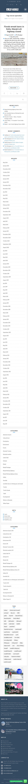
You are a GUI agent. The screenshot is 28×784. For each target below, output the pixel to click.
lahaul (5, 624)
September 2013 (7, 332)
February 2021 (6, 227)
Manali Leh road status (8, 629)
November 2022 (6, 188)
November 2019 (6, 270)
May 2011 (5, 423)
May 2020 (5, 257)
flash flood (7, 40)
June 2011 (5, 420)
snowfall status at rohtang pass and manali (13, 483)
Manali (4, 464)
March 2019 (5, 296)
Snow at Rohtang (20, 645)
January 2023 (6, 182)
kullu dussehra (11, 621)
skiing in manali (7, 645)
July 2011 (5, 417)
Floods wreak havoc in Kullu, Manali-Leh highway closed (14, 29)
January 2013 (6, 358)
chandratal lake (16, 38)
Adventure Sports (7, 434)
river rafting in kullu (8, 640)
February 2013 (6, 355)
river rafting (17, 637)
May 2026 (5, 162)
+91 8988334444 (7, 768)
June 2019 (5, 286)
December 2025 (7, 169)
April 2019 (5, 293)
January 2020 (6, 263)
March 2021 (5, 224)
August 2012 (6, 374)
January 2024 (6, 178)
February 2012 (6, 394)
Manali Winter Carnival (8, 634)
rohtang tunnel (14, 643)
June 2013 (5, 342)
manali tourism (7, 632)
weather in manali (7, 662)
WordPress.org (7, 519)
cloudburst (22, 38)
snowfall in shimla (7, 653)
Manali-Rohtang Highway (8, 470)
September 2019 (7, 276)
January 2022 (6, 208)
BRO (11, 38)
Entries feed (7, 516)
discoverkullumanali (8, 773)
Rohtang (15, 640)
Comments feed (8, 518)
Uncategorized (6, 496)
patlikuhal (22, 46)
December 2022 (6, 185)
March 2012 (5, 391)
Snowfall (5, 480)
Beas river (7, 38)
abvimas (5, 610)
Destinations (6, 441)
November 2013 (6, 325)
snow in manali (16, 653)
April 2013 (5, 348)
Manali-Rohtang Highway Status (10, 474)
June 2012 (5, 381)
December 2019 (6, 267)
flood (10, 40)
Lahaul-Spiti (5, 457)
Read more (13, 87)
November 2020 (7, 237)
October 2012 (6, 368)
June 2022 (5, 195)
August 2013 (6, 335)
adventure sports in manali (15, 610)
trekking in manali (7, 659)
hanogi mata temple (11, 42)
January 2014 (6, 319)
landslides (19, 44)
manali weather (15, 632)
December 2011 (6, 401)
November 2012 (6, 365)
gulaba (5, 615)
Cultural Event (6, 438)
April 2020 (5, 260)
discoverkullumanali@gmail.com (11, 770)
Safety (4, 477)
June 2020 (5, 254)
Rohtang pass (14, 48)
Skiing (21, 643)
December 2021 (6, 211)
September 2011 (6, 410)
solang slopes (6, 656)
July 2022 (5, 192)
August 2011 (5, 414)
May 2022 (5, 198)
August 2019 (6, 280)
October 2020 (6, 241)
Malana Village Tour (12, 691)
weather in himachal (17, 659)
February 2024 (6, 175)
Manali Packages (7, 467)
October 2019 (6, 273)
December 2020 (7, 234)
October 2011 (6, 407)
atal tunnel (6, 613)
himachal (11, 615)
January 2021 (6, 231)
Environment (6, 444)
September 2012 (7, 371)
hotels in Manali (16, 618)
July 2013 (5, 339)
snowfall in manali (17, 651)
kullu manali (14, 44)
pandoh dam (16, 46)
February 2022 (6, 205)
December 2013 (6, 322)
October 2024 (6, 172)
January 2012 (6, 397)
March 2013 (5, 352)
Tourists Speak (6, 490)
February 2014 (6, 316)
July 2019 (5, 283)
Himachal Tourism (7, 451)
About (3, 782)
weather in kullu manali (16, 49)
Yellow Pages (6, 503)
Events (4, 447)
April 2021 (5, 221)
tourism (19, 48)
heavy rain (18, 42)
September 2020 (7, 244)
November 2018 (6, 309)
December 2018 (6, 306)
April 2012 (5, 388)
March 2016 (5, 312)
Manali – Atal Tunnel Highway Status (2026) (14, 124)
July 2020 (5, 250)
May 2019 (5, 290)
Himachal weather (14, 37)
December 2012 (6, 361)
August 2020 (6, 247)
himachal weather (7, 618)
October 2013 (6, 329)
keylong (9, 44)
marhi (17, 634)
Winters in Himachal (7, 500)
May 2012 (5, 384)
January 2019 (6, 303)
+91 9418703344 (7, 765)
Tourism (5, 487)
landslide (18, 624)
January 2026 (6, 165)
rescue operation (7, 48)
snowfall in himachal (8, 651)
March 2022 (5, 201)
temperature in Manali (15, 656)
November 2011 (6, 404)
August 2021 (6, 218)
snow (13, 645)
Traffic (4, 493)
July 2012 (5, 378)
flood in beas (14, 40)
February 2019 (6, 299)
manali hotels (12, 626)
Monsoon (12, 46)
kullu (5, 621)
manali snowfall (18, 629)
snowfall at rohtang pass (14, 648)
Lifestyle (5, 461)
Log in (5, 514)
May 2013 (5, 345)
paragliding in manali (8, 637)
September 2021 (7, 214)
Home (6, 18)
